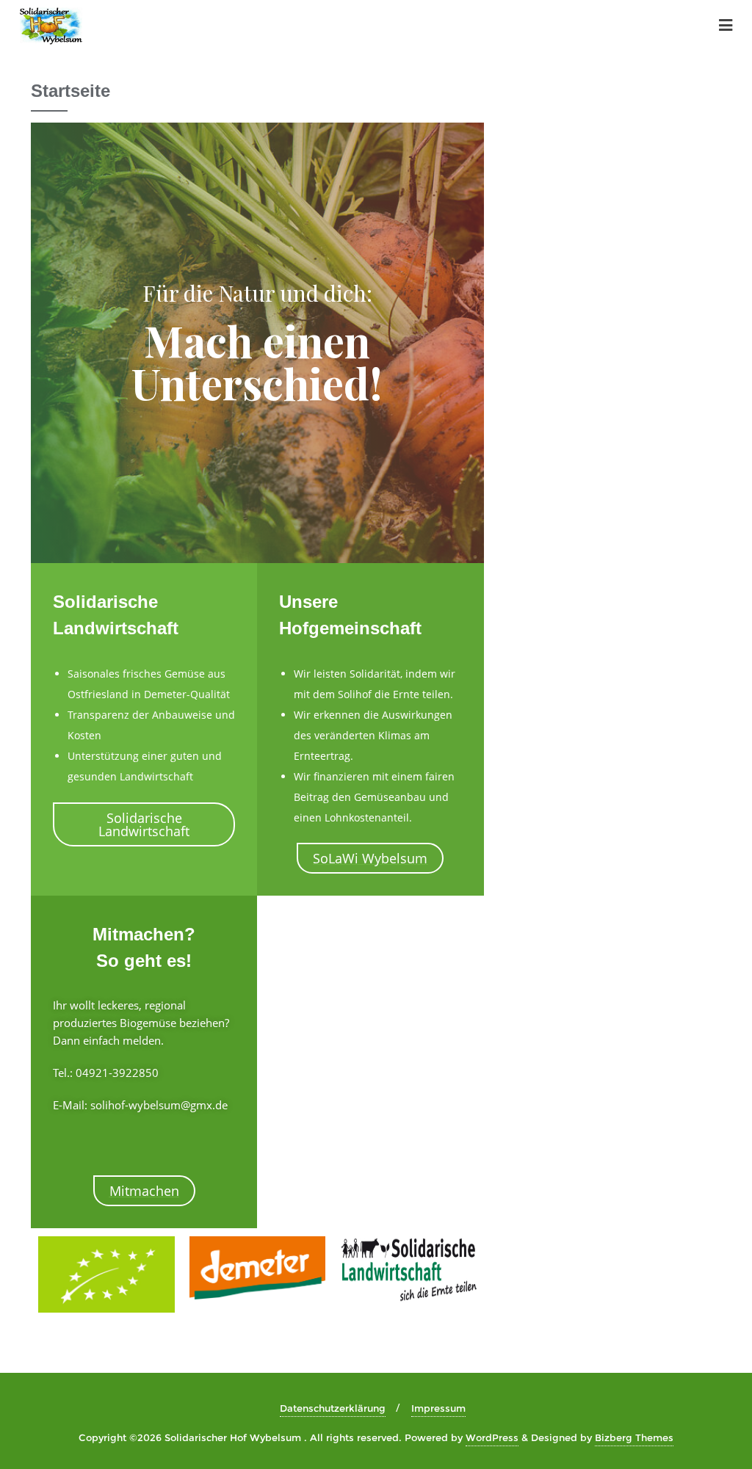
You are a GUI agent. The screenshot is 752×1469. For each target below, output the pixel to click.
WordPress (492, 1437)
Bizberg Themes (634, 1437)
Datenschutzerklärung (333, 1408)
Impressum (438, 1408)
